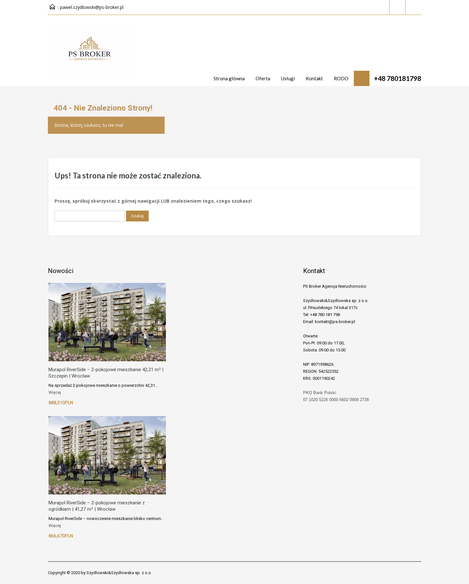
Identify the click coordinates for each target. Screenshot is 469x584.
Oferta (263, 78)
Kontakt (314, 78)
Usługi (288, 78)
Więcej (54, 392)
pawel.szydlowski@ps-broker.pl (91, 7)
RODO (341, 78)
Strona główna (229, 78)
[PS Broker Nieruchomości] (89, 55)
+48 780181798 (397, 78)
